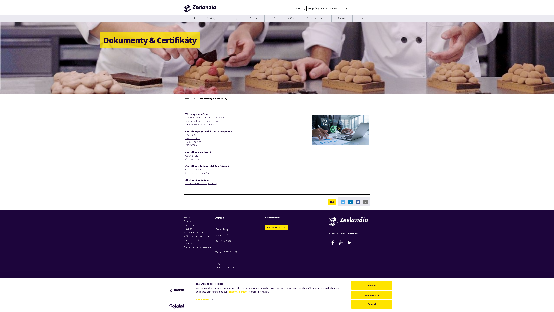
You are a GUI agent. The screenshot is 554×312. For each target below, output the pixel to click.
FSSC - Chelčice (193, 141)
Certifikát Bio (191, 155)
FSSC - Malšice (192, 138)
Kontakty (300, 8)
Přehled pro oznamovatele (197, 247)
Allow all (371, 285)
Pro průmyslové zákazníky (322, 8)
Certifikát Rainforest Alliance (199, 173)
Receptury (232, 18)
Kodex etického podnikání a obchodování (206, 117)
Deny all (372, 304)
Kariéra (290, 18)
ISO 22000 (190, 134)
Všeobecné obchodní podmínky (201, 183)
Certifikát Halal (192, 159)
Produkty (254, 18)
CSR (273, 18)
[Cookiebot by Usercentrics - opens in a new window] (176, 306)
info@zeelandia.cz (224, 267)
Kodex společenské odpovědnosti (202, 121)
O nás (362, 18)
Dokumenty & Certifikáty (213, 98)
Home (187, 217)
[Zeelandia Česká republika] (200, 8)
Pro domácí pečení (315, 18)
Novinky (211, 18)
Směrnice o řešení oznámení (199, 124)
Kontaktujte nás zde (276, 227)
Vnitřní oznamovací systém (197, 236)
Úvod (192, 18)
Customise (370, 295)
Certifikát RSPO (193, 169)
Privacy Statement (237, 291)
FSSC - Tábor (192, 145)
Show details (202, 299)
